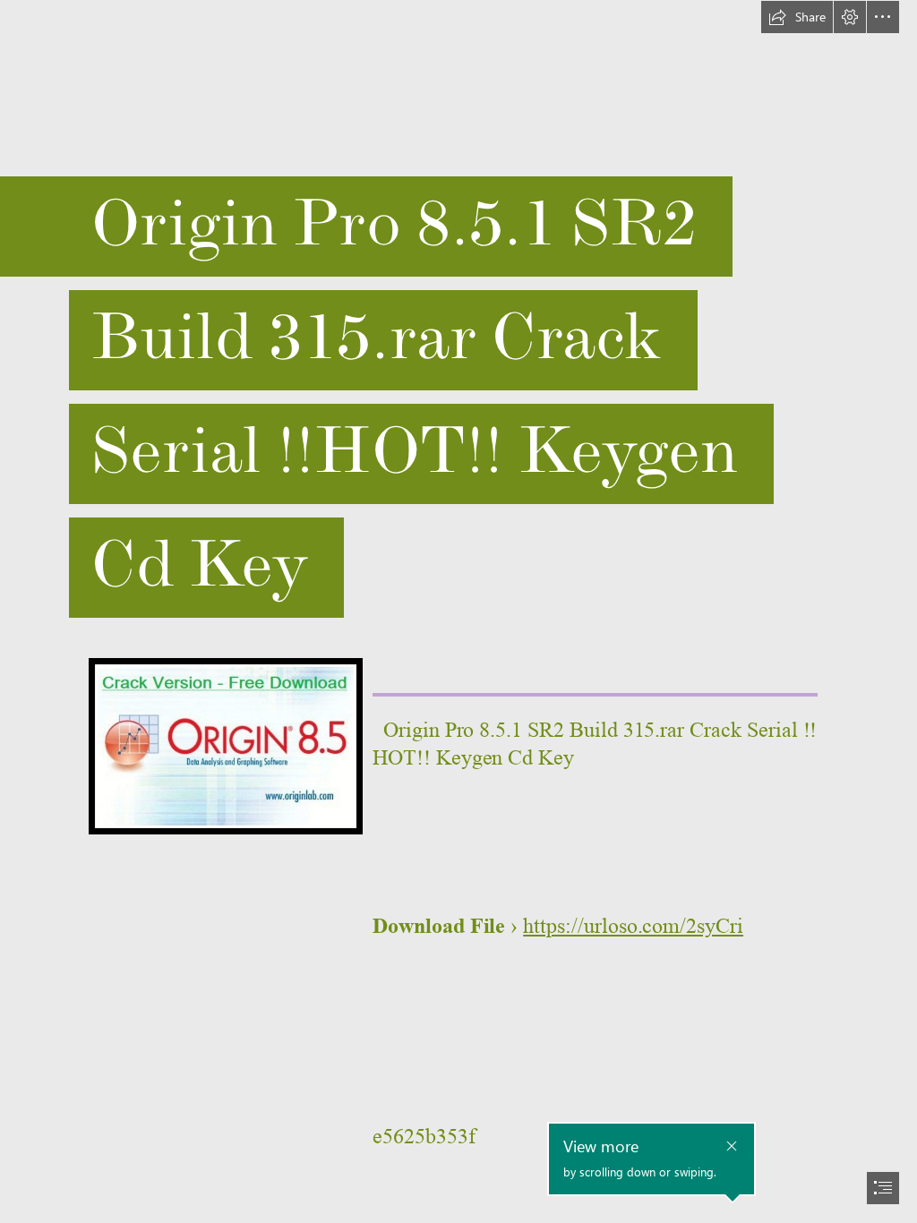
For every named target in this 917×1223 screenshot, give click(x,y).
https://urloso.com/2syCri (633, 926)
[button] (797, 17)
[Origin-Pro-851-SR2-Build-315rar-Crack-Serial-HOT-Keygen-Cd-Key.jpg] (225, 745)
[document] (458, 611)
